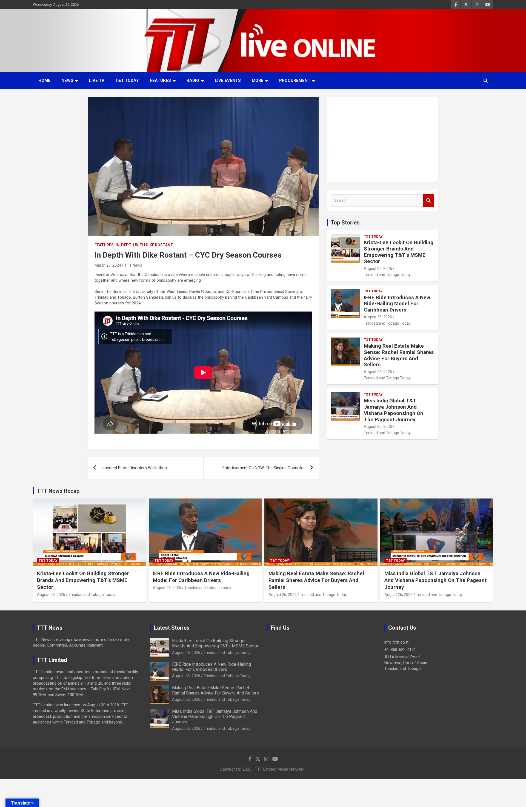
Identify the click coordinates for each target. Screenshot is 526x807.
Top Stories (345, 222)
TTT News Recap (58, 491)
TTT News (133, 265)
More (258, 80)
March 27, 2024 (108, 265)
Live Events (228, 80)
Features (160, 80)
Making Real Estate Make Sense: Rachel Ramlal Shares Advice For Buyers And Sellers (399, 355)
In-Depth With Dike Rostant (144, 245)
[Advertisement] (382, 139)
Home (44, 80)
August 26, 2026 (378, 268)
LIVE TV (96, 80)
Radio (193, 80)
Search (428, 200)
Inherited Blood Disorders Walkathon (134, 467)
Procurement (294, 80)
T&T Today (127, 80)
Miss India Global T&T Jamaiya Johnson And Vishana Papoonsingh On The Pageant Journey (393, 409)
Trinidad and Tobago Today (387, 274)
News (67, 80)
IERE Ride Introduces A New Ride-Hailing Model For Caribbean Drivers (397, 303)
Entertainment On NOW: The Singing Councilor (263, 467)
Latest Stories (172, 627)
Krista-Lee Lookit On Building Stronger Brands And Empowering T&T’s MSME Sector (398, 251)
